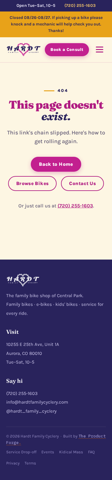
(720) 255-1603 (80, 5)
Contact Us (82, 183)
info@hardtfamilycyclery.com (37, 402)
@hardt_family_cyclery (31, 411)
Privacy (13, 463)
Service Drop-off (21, 452)
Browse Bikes (32, 183)
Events (47, 452)
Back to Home (56, 164)
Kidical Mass (71, 452)
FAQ (91, 452)
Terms (30, 463)
